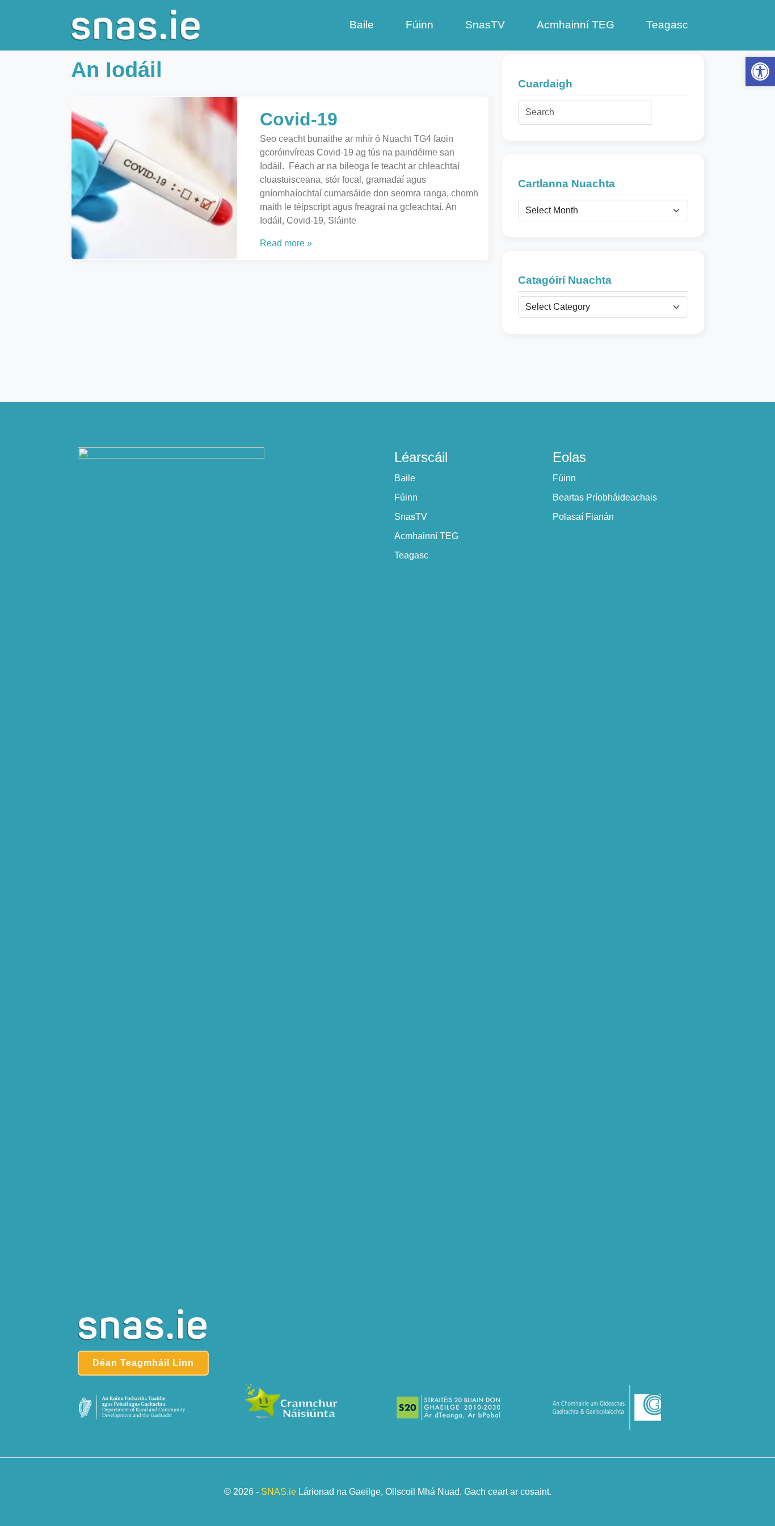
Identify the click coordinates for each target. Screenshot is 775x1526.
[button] (760, 71)
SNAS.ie (278, 1491)
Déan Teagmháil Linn (143, 1363)
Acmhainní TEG (575, 25)
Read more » (286, 243)
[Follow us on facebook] (364, 420)
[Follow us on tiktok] (411, 420)
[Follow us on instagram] (387, 420)
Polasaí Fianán (583, 517)
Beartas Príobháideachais (605, 497)
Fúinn (419, 25)
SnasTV (485, 25)
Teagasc (667, 25)
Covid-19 (299, 119)
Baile (361, 25)
